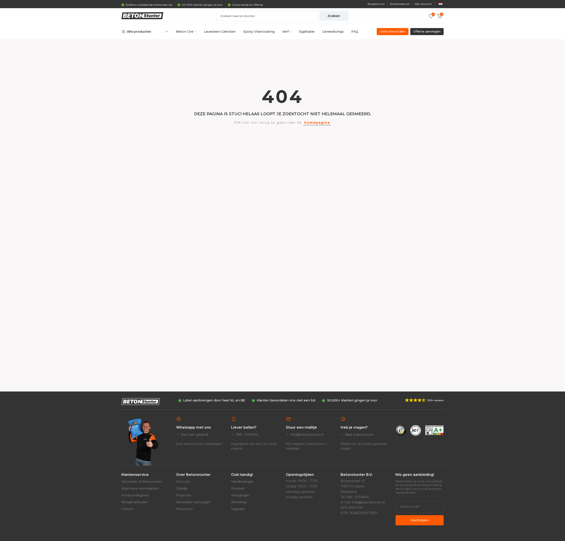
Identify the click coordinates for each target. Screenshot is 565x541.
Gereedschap (333, 32)
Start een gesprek (194, 435)
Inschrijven (420, 520)
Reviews (237, 488)
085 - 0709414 (246, 435)
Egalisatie (307, 32)
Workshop (239, 502)
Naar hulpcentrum (358, 435)
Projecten (183, 495)
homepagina (317, 123)
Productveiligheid (135, 495)
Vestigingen (240, 495)
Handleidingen (242, 482)
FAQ (354, 32)
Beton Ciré (184, 32)
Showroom (184, 509)
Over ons (183, 482)
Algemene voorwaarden (140, 488)
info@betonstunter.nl (306, 435)
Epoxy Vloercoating (259, 32)
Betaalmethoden (134, 502)
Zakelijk (182, 488)
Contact (127, 509)
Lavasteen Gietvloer (220, 32)
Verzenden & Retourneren (141, 482)
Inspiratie (238, 509)
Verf (285, 32)
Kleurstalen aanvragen (193, 502)
